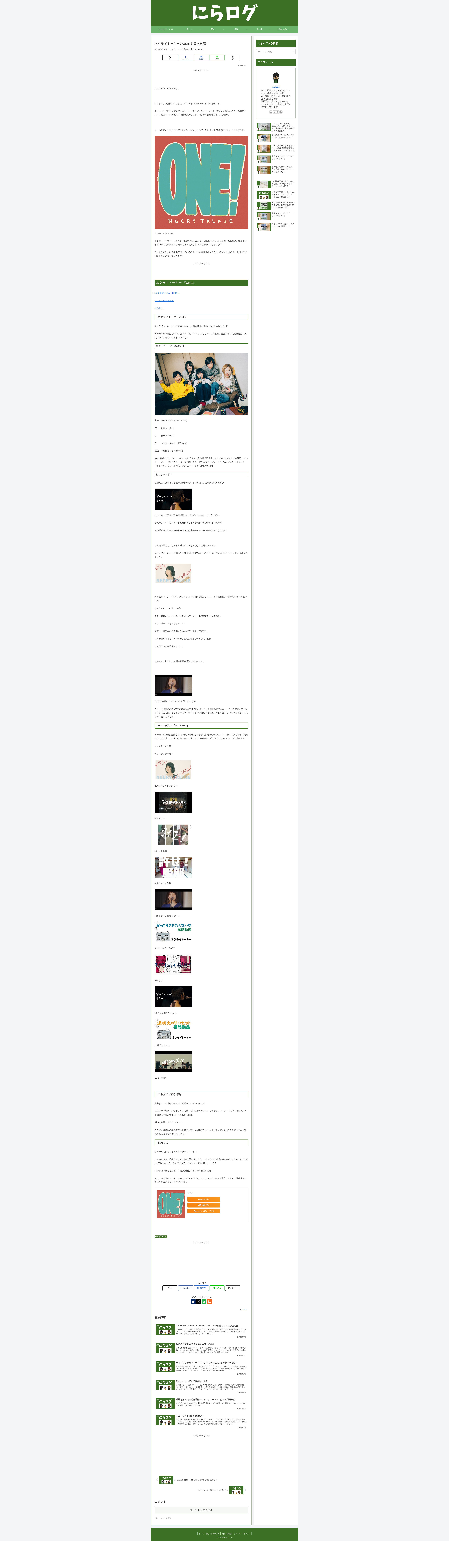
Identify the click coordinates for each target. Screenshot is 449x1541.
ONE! (190, 1193)
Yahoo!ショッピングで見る (204, 1211)
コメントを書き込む (201, 1509)
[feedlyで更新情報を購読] (204, 1301)
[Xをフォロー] (198, 1301)
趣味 (158, 1237)
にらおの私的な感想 (164, 300)
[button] (232, 57)
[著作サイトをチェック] (193, 1301)
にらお (275, 86)
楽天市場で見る (204, 1205)
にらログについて (212, 1534)
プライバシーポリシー (242, 1534)
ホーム (201, 1534)
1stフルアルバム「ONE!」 (167, 293)
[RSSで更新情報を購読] (209, 1301)
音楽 (165, 1237)
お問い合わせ (227, 1534)
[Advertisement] (201, 77)
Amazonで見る (204, 1199)
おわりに (159, 308)
